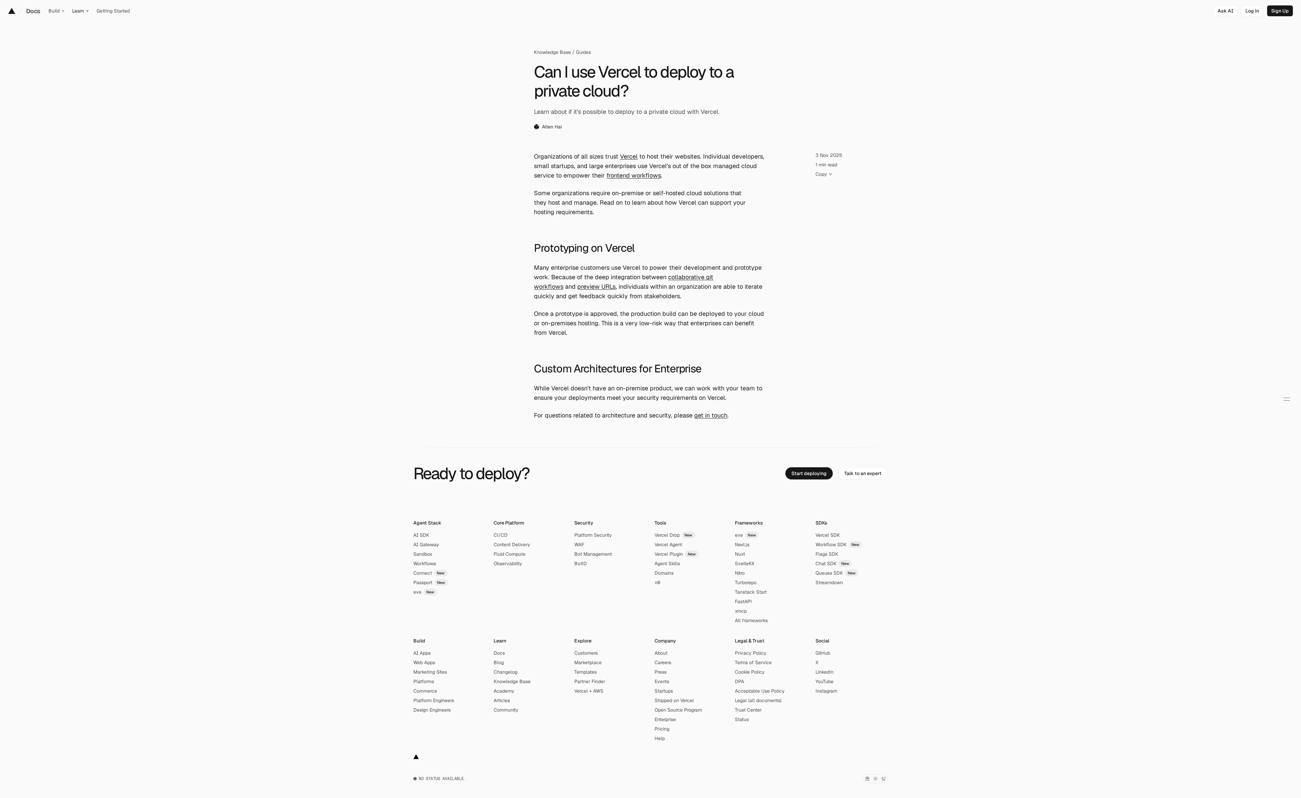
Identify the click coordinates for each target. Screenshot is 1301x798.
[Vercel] (11, 11)
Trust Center (748, 710)
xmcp (741, 611)
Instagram (826, 691)
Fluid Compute (509, 554)
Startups (664, 691)
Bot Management (593, 554)
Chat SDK (832, 563)
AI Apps (422, 653)
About (661, 653)
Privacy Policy (750, 653)
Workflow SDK (837, 544)
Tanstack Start (751, 592)
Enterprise (665, 719)
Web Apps (424, 662)
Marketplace (588, 662)
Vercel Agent (668, 544)
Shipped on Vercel (674, 700)
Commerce (425, 691)
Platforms (423, 681)
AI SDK (421, 535)
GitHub (822, 653)
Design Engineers (432, 710)
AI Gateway (426, 544)
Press (660, 672)
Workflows (424, 563)
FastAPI (743, 601)
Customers (586, 653)
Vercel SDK (827, 535)
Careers (663, 662)
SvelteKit (744, 563)
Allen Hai (552, 127)
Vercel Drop (674, 535)
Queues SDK (835, 573)
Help (660, 738)
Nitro (740, 573)
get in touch (710, 415)
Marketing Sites (430, 672)
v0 (657, 582)
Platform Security (593, 535)
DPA (739, 681)
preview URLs (596, 286)
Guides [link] (583, 52)
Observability (508, 563)
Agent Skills (667, 563)
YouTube (824, 681)
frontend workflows (633, 175)
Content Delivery (512, 544)
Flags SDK (826, 554)
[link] (1252, 10)
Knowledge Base (552, 52)
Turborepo (746, 582)
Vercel (629, 156)
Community (506, 710)
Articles (502, 700)
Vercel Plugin (675, 554)
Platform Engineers (433, 700)
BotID (580, 563)
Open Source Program (678, 710)
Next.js (742, 544)
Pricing (662, 729)
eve (423, 592)
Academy (504, 691)
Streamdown (829, 582)
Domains (664, 573)
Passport (429, 582)
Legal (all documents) (758, 700)
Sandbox (422, 554)
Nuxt (740, 554)
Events (662, 681)
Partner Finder (589, 681)
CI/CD (501, 535)
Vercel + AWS (588, 691)
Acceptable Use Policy (760, 691)
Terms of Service (753, 662)
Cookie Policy (750, 672)
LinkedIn (824, 672)
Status (742, 719)
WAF (579, 544)
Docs (33, 11)
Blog (499, 662)
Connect (429, 573)
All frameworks (751, 620)
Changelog (505, 672)
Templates (585, 672)
